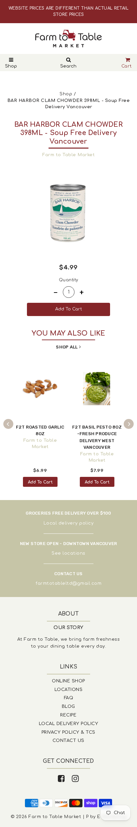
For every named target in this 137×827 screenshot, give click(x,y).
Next (129, 424)
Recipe (68, 715)
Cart (126, 66)
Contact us (68, 740)
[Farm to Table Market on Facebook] (61, 779)
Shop (11, 66)
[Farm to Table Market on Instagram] (75, 779)
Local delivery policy (69, 523)
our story (68, 627)
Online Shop (68, 681)
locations (74, 553)
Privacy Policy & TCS (68, 732)
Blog (68, 706)
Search (68, 66)
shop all (66, 347)
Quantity (68, 280)
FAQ (68, 698)
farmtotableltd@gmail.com (68, 583)
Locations (69, 689)
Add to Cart (40, 482)
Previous (8, 424)
